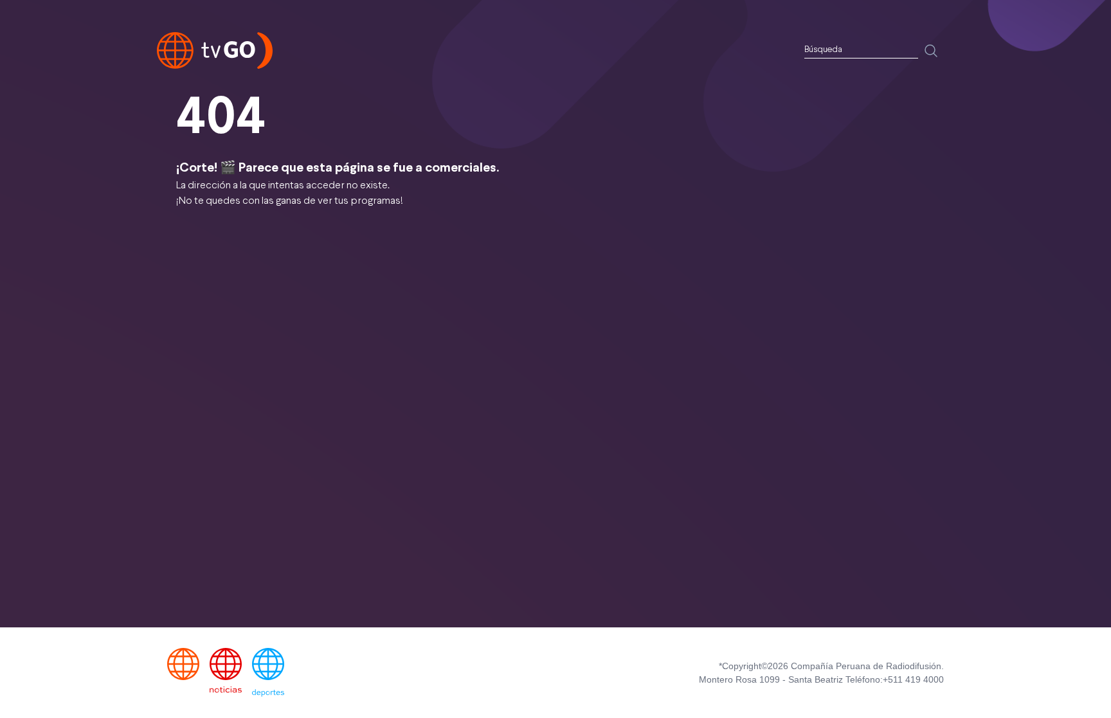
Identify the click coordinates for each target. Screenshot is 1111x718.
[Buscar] (931, 50)
